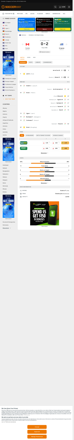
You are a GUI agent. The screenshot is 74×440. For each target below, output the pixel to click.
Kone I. (28, 92)
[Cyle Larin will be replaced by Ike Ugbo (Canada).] (24, 113)
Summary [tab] (23, 62)
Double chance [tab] (58, 135)
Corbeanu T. (29, 120)
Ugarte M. (60, 99)
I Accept (37, 427)
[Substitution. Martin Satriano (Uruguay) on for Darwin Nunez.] (65, 103)
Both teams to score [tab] (43, 135)
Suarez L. (51, 77)
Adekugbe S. (37, 117)
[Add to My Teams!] (22, 44)
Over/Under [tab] (29, 135)
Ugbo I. (28, 113)
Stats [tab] (30, 62)
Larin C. (33, 113)
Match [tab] (22, 57)
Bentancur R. (52, 99)
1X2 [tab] (22, 135)
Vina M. (61, 110)
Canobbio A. (54, 110)
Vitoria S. (36, 120)
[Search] (55, 7)
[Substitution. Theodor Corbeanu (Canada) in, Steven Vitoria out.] (24, 120)
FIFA (27, 49)
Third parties (27, 414)
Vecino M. (60, 106)
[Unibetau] (23, 148)
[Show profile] (27, 44)
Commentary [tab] (47, 62)
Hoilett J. (28, 86)
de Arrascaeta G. (58, 89)
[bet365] (23, 142)
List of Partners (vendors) (9, 422)
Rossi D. (60, 124)
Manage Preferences (37, 436)
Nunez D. (53, 103)
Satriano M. (59, 103)
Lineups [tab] (37, 62)
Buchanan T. (29, 117)
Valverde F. (55, 124)
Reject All (37, 431)
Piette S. (33, 92)
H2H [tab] (34, 57)
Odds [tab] (28, 57)
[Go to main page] (15, 6)
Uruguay (61, 48)
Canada (27, 48)
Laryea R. (34, 86)
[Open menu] (69, 7)
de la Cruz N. (53, 106)
